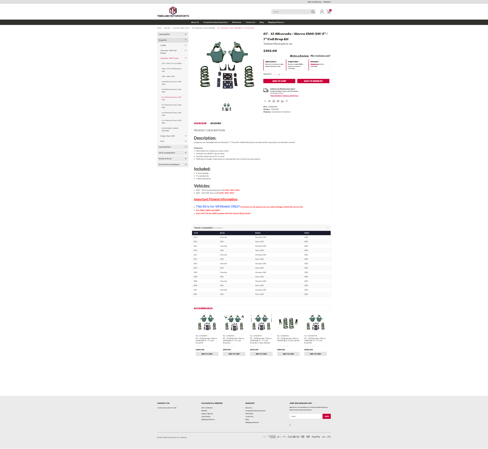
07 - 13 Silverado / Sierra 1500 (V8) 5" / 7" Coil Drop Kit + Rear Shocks (260, 340)
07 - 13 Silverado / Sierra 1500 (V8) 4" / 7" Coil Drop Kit (206, 340)
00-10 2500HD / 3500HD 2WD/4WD (170, 129)
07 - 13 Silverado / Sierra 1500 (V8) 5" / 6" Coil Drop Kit (233, 340)
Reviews (215, 123)
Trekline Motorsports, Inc (278, 43)
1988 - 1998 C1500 (168, 76)
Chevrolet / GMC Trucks (181, 28)
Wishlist (327, 2)
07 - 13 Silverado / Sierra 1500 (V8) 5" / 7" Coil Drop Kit (235, 28)
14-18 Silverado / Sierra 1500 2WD (171, 114)
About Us (195, 22)
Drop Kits (167, 28)
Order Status (205, 416)
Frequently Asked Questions (215, 22)
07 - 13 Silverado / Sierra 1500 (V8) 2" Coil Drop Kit (288, 339)
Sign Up (210, 414)
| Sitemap (183, 437)
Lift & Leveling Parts (167, 153)
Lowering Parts (165, 147)
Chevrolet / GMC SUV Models (168, 51)
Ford (162, 141)
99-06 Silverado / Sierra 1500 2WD (171, 83)
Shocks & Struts (165, 159)
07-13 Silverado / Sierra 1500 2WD (171, 98)
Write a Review (299, 55)
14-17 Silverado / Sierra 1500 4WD (171, 121)
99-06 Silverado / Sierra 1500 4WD (171, 90)
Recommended (203, 308)
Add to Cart (207, 354)
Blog (262, 22)
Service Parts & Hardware (169, 164)
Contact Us (250, 22)
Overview (200, 123)
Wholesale (236, 22)
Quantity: (267, 74)
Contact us (314, 64)
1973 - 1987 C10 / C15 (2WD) (171, 63)
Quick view (207, 323)
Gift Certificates (315, 2)
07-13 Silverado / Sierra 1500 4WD (203, 28)
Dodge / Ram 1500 (167, 136)
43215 (281, 93)
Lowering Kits (164, 34)
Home (159, 28)
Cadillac (163, 45)
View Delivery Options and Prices (284, 96)
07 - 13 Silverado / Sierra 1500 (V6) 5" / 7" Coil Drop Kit (315, 340)
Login (203, 414)
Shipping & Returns (276, 22)
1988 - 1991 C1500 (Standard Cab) (171, 70)
